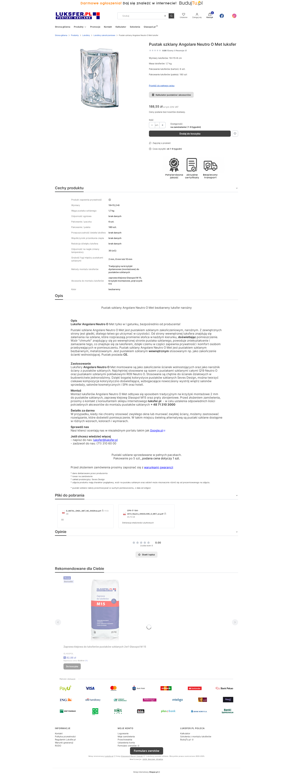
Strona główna (61, 35)
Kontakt (59, 733)
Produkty (75, 35)
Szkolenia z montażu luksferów (195, 736)
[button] (171, 15)
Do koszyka (72, 666)
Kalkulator (185, 733)
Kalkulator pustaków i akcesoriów (173, 95)
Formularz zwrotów (127, 745)
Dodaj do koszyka (189, 133)
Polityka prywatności (65, 736)
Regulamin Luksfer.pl (65, 739)
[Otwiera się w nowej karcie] (222, 16)
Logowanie (123, 733)
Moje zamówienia (126, 736)
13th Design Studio (153, 759)
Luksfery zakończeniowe (104, 35)
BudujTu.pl (185, 739)
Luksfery (86, 35)
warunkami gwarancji (158, 467)
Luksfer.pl (109, 756)
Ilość (151, 120)
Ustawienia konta (126, 742)
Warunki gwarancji (64, 742)
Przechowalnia (125, 739)
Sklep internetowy (145, 772)
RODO (58, 745)
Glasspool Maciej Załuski (132, 756)
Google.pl (156, 430)
